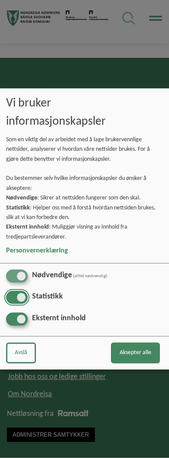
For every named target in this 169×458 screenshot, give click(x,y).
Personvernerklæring (37, 250)
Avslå (21, 353)
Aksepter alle (135, 353)
